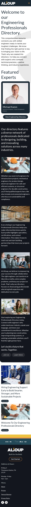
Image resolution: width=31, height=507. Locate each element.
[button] (29, 3)
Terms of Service (6, 494)
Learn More (18, 355)
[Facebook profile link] (2, 502)
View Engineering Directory (15, 117)
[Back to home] (8, 3)
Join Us (6, 355)
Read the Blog (5, 401)
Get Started (15, 459)
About (3, 487)
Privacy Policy (5, 498)
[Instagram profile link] (6, 502)
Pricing (3, 490)
